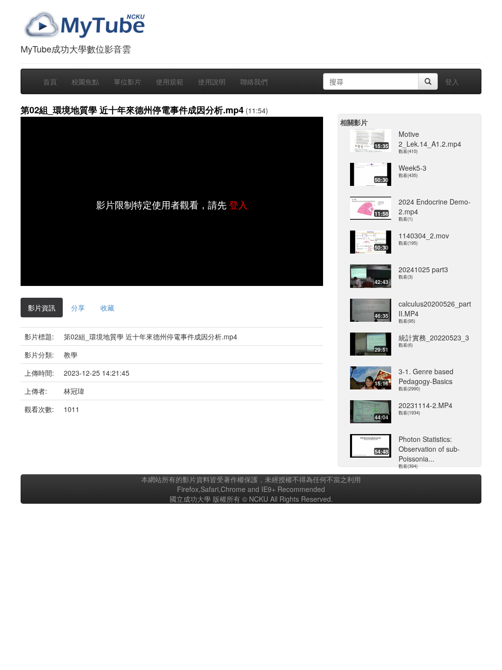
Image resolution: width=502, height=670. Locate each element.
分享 (78, 307)
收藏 (107, 307)
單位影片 (127, 81)
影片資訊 (41, 307)
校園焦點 (85, 81)
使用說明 (212, 81)
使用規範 (169, 81)
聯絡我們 (254, 81)
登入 (452, 81)
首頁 (50, 81)
